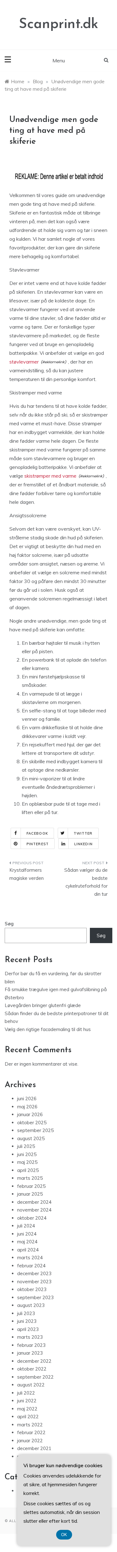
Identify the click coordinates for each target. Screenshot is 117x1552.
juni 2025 (27, 1154)
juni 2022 (27, 1401)
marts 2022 (30, 1425)
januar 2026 (30, 1114)
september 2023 (35, 1297)
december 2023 (34, 1273)
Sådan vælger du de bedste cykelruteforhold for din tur (86, 882)
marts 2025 (30, 1178)
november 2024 (34, 1210)
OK (64, 1534)
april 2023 (28, 1329)
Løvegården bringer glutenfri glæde (43, 1005)
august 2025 (31, 1138)
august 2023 (31, 1305)
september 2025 (35, 1130)
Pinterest (38, 844)
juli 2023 (26, 1313)
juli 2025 (26, 1146)
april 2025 (28, 1170)
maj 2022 (27, 1409)
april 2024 (28, 1250)
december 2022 (34, 1361)
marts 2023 (30, 1337)
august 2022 (31, 1385)
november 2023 (34, 1281)
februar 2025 (31, 1186)
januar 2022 (30, 1441)
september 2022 (35, 1377)
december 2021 (34, 1448)
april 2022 (28, 1416)
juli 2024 (26, 1226)
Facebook (37, 833)
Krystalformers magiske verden (26, 874)
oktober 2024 (31, 1218)
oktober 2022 (31, 1369)
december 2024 (34, 1202)
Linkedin (83, 844)
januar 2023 (30, 1353)
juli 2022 (26, 1393)
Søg (9, 924)
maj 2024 (27, 1242)
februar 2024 (31, 1266)
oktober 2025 (31, 1122)
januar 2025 (30, 1194)
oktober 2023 (31, 1289)
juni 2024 (27, 1234)
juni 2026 (27, 1098)
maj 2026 (27, 1107)
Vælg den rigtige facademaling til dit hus (48, 1029)
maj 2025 (27, 1162)
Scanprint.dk (58, 24)
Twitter (83, 833)
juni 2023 (27, 1321)
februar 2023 (31, 1345)
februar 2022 (31, 1432)
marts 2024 (30, 1257)
